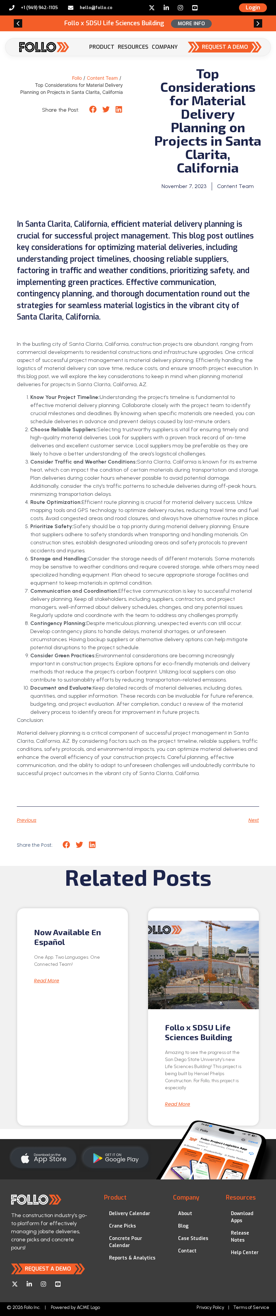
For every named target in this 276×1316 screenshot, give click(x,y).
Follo (77, 78)
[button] (18, 23)
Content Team (102, 78)
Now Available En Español (67, 937)
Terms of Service (251, 1307)
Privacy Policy (210, 1307)
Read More (46, 980)
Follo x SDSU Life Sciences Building (198, 1032)
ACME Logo (88, 1307)
